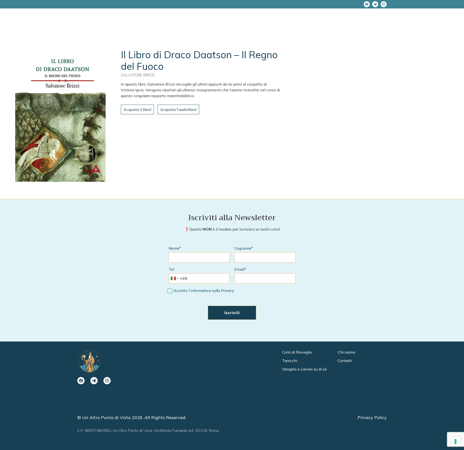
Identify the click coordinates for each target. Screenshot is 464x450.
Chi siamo (346, 352)
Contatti (345, 360)
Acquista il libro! (137, 109)
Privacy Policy (372, 417)
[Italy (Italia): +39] (174, 278)
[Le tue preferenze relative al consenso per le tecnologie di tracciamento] (455, 441)
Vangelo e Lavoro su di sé (304, 369)
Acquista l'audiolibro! (178, 109)
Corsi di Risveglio (297, 352)
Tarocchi (289, 360)
